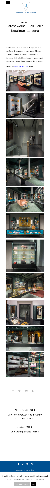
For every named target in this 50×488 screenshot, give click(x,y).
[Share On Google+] (34, 391)
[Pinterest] (27, 464)
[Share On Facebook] (13, 391)
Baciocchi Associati (21, 66)
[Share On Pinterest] (26, 391)
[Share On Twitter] (20, 391)
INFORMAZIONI (22, 484)
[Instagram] (31, 464)
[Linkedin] (22, 464)
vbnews (25, 22)
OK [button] (33, 484)
